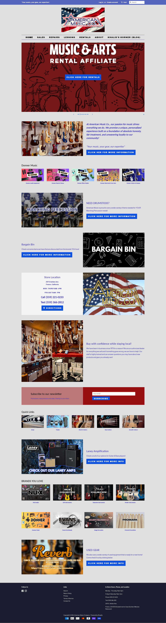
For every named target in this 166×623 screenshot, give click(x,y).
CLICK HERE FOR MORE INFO (106, 461)
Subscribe (101, 399)
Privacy (65, 596)
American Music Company (82, 615)
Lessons (69, 37)
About (99, 37)
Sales (41, 37)
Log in (101, 2)
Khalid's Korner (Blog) (124, 37)
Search (65, 591)
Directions (53, 308)
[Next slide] (92, 114)
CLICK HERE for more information (111, 216)
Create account (112, 2)
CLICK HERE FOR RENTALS (83, 77)
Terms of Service (68, 598)
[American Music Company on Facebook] (23, 591)
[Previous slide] (73, 114)
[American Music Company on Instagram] (26, 591)
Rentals (85, 37)
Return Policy (67, 593)
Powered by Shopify (97, 615)
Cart (125, 2)
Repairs (54, 37)
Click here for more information (47, 255)
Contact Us (66, 601)
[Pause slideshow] (144, 114)
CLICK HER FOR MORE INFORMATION (111, 152)
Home (29, 37)
